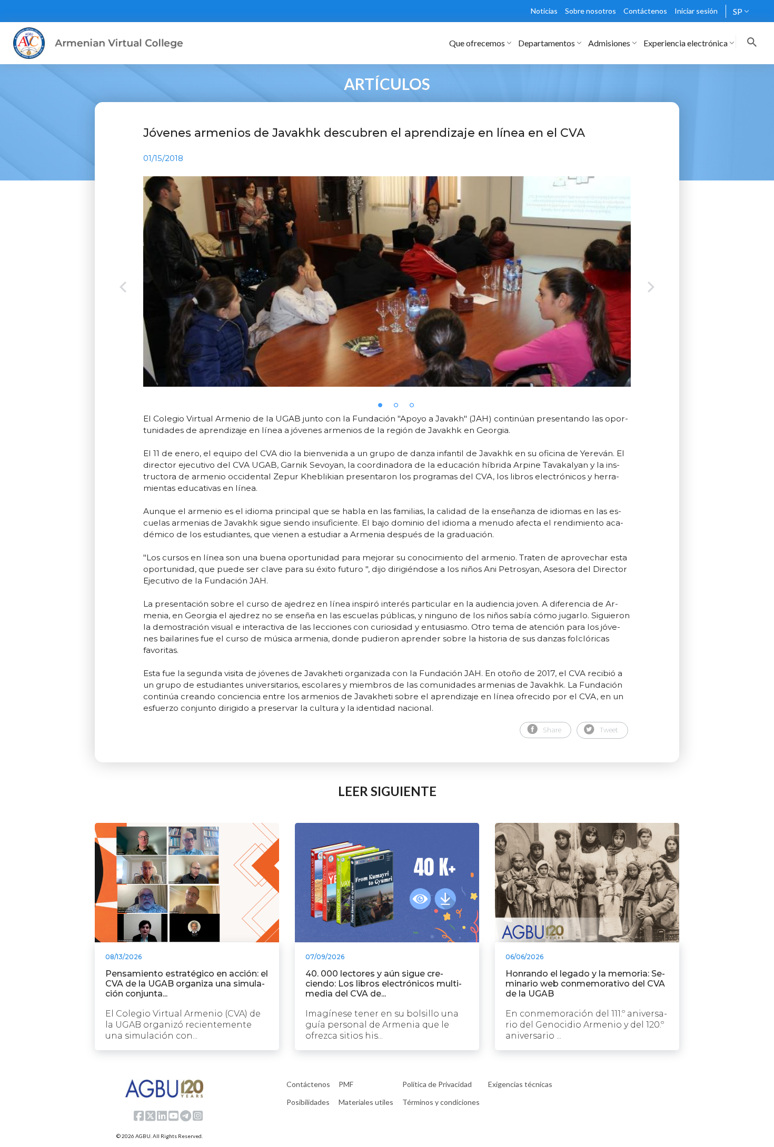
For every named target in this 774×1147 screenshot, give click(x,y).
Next (651, 288)
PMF (346, 1084)
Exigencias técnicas (520, 1084)
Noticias (544, 10)
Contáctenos (645, 10)
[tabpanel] (387, 281)
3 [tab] (415, 408)
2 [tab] (399, 408)
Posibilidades (308, 1102)
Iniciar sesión (696, 10)
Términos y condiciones (441, 1102)
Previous (123, 288)
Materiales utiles (366, 1102)
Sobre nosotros (590, 10)
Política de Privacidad (437, 1084)
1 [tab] (383, 408)
